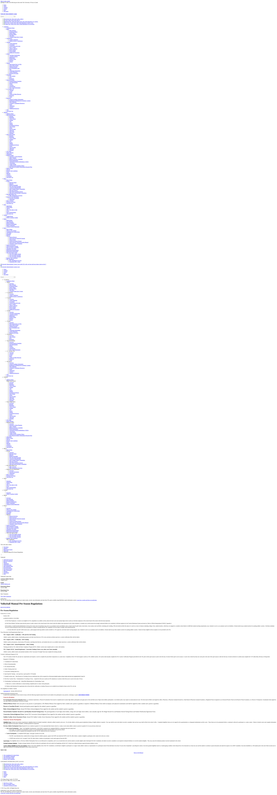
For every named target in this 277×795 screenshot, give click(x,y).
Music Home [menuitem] (9, 180)
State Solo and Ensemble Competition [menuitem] (17, 193)
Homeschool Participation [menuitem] (12, 251)
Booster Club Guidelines (9, 759)
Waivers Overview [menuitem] (13, 516)
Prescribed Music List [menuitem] (11, 194)
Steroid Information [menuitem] (13, 160)
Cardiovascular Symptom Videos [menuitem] (16, 165)
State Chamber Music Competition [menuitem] (17, 189)
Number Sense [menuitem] (12, 59)
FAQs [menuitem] (7, 211)
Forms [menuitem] (10, 96)
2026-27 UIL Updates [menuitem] (11, 230)
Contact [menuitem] (5, 8)
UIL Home (5, 547)
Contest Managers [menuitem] (13, 72)
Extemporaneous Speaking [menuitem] (15, 81)
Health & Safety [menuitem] (10, 155)
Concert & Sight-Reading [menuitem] (15, 187)
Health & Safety (10, 422)
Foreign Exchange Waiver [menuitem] (15, 521)
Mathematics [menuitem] (12, 57)
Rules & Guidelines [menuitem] (7, 561)
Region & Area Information (13, 469)
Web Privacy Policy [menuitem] (7, 783)
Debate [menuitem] (10, 83)
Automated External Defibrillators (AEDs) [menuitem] (19, 161)
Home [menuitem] (4, 5)
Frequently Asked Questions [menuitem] (15, 243)
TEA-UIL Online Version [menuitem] (15, 254)
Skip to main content (5, 1)
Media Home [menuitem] (9, 220)
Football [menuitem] (11, 120)
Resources (9, 361)
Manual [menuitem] (5, 562)
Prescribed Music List (12, 465)
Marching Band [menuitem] (12, 182)
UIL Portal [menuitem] (5, 11)
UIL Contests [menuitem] (12, 76)
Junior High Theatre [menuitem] (13, 65)
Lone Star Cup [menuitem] (9, 111)
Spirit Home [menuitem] (9, 206)
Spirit (5, 478)
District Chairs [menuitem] (9, 168)
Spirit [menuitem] (4, 204)
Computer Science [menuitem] (13, 56)
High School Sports (11, 381)
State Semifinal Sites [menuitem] (8, 566)
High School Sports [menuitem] (10, 115)
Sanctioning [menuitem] (6, 572)
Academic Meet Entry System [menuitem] (16, 37)
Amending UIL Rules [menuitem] (11, 248)
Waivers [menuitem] (8, 169)
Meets (8, 282)
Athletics (6, 377)
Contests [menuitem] (8, 42)
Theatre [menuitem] (8, 63)
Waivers (8, 514)
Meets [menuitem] (7, 29)
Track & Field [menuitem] (12, 129)
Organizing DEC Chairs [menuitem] (14, 261)
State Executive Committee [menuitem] (12, 247)
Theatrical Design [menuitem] (13, 67)
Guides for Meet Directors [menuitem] (15, 94)
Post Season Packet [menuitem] (7, 568)
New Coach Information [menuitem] (14, 87)
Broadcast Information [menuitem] (11, 224)
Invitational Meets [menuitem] (13, 31)
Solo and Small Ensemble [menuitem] (15, 186)
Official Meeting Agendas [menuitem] (12, 246)
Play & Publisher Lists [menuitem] (14, 68)
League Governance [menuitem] (11, 245)
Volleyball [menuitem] (11, 130)
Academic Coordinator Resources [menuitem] (17, 103)
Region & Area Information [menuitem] (12, 196)
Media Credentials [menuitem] (10, 225)
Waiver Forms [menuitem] (12, 239)
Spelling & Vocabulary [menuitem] (14, 52)
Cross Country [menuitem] (12, 119)
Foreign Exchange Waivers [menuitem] (15, 241)
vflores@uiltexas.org (5, 584)
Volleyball (5, 551)
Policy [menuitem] (4, 228)
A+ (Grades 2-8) (11, 351)
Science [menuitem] (11, 61)
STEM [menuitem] (7, 54)
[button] (1, 265)
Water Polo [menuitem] (11, 132)
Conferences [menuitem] (9, 38)
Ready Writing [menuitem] (12, 50)
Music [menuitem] (4, 178)
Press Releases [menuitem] (9, 221)
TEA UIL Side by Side (12, 533)
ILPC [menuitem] (10, 77)
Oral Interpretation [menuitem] (13, 82)
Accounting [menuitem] (12, 44)
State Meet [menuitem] (11, 35)
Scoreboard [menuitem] (9, 176)
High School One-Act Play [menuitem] (15, 64)
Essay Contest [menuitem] (12, 47)
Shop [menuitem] (4, 10)
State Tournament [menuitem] (7, 570)
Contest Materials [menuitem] (13, 43)
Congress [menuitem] (11, 85)
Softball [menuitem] (11, 124)
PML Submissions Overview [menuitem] (15, 195)
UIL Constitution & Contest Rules (11, 755)
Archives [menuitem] (11, 107)
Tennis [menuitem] (10, 128)
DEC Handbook (10, 539)
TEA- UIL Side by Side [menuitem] (11, 209)
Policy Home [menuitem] (9, 229)
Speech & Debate (11, 340)
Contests (9, 297)
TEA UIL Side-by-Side (8, 757)
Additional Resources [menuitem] (14, 108)
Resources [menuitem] (11, 78)
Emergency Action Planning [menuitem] (15, 156)
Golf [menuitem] (10, 121)
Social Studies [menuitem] (12, 51)
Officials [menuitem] (5, 571)
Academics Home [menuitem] (10, 28)
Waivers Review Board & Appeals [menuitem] (17, 238)
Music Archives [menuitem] (9, 200)
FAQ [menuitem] (4, 574)
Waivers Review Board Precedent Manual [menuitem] (18, 242)
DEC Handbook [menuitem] (10, 259)
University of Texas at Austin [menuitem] (10, 785)
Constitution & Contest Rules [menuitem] (13, 232)
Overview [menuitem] (11, 283)
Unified (5, 490)
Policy (5, 505)
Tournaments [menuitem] (12, 86)
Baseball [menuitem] (11, 116)
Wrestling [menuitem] (11, 133)
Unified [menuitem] (5, 215)
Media (5, 495)
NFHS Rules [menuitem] (9, 207)
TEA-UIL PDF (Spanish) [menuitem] (15, 256)
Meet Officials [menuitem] (12, 30)
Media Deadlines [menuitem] (10, 222)
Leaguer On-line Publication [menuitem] (12, 226)
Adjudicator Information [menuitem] (14, 70)
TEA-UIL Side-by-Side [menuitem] (11, 252)
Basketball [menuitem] (11, 117)
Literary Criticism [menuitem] (13, 48)
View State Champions (6, 596)
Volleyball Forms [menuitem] (7, 565)
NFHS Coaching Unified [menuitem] (12, 217)
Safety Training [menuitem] (12, 158)
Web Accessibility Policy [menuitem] (9, 784)
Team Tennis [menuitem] (12, 126)
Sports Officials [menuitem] (9, 152)
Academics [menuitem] (6, 26)
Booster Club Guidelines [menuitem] (12, 171)
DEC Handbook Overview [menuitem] (15, 260)
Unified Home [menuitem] (9, 216)
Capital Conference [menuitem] (13, 39)
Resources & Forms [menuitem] (13, 73)
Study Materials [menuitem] (12, 102)
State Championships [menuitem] (11, 212)
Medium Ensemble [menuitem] (13, 185)
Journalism (9, 334)
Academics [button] (6, 279)
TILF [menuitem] (7, 109)
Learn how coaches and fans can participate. (87, 600)
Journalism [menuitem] (8, 74)
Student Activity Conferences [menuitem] (16, 41)
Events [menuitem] (10, 91)
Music (5, 448)
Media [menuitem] (4, 219)
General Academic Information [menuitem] (16, 99)
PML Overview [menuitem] (12, 466)
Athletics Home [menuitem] (9, 113)
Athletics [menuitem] (5, 112)
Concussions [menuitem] (12, 163)
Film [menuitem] (10, 69)
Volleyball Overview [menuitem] (8, 559)
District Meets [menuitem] (12, 33)
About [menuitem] (4, 6)
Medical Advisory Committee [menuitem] (16, 159)
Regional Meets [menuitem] (12, 34)
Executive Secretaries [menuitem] (14, 198)
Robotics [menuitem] (11, 60)
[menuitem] (13, 19)
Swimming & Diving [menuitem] (14, 125)
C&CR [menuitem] (8, 208)
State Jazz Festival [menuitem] (13, 190)
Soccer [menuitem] (10, 122)
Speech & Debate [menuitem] (10, 80)
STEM (8, 310)
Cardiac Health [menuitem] (12, 164)
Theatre (9, 321)
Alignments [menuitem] (11, 106)
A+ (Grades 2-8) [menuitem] (10, 89)
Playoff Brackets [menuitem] (7, 567)
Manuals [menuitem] (8, 173)
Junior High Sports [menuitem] (10, 134)
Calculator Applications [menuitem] (14, 55)
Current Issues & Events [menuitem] (14, 46)
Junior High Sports (11, 401)
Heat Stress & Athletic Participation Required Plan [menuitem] (20, 167)
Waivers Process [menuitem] (13, 237)
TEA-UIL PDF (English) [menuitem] (15, 255)
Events (8, 451)
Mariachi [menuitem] (11, 183)
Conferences (10, 292)
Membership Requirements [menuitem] (12, 250)
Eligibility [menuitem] (8, 234)
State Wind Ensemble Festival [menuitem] (16, 191)
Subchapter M (6, 691)
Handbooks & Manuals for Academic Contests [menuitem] (19, 100)
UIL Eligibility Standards (9, 756)
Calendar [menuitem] (5, 7)
